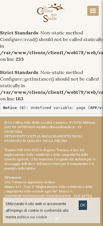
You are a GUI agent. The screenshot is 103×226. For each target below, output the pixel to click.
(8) (14, 108)
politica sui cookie (32, 217)
